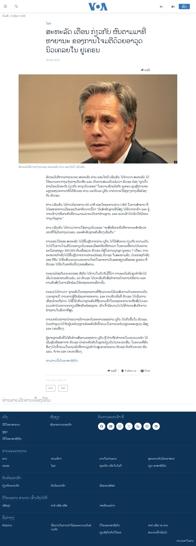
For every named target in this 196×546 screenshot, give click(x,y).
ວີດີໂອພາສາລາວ (11, 425)
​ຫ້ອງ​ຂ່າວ (7, 525)
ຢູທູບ (5, 432)
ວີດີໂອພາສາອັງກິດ (12, 439)
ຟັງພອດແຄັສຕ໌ (107, 486)
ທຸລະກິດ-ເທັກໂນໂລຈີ (111, 466)
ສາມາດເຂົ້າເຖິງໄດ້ (157, 533)
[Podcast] (147, 426)
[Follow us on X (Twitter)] (128, 426)
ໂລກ (48, 23)
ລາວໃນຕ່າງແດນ (108, 459)
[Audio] (161, 7)
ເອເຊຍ (5, 466)
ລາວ (4, 459)
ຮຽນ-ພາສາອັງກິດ (157, 466)
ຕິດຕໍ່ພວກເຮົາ (58, 486)
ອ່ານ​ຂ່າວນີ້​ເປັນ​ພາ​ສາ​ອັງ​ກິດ (62, 360)
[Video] (173, 7)
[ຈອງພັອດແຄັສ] (156, 426)
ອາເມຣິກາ (56, 459)
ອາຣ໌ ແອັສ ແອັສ (59, 506)
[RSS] (138, 426)
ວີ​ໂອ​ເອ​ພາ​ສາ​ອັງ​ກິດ (110, 525)
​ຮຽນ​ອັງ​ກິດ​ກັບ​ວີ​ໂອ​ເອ (110, 533)
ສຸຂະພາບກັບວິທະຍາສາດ (161, 459)
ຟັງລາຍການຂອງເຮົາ (61, 425)
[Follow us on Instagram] (119, 426)
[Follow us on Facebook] (101, 426)
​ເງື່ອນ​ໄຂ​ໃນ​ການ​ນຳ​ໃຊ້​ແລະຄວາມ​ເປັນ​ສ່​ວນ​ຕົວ (71, 527)
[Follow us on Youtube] (110, 426)
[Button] (145, 70)
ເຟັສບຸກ (6, 506)
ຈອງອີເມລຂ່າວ (107, 506)
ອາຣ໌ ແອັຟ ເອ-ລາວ (158, 525)
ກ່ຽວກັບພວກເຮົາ (10, 486)
